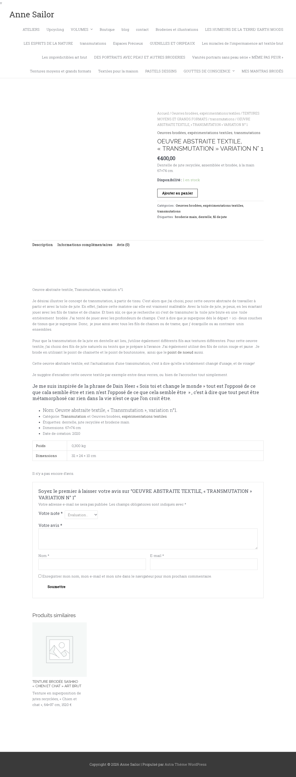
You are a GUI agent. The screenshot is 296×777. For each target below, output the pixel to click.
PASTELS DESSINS (161, 71)
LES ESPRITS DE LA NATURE (48, 43)
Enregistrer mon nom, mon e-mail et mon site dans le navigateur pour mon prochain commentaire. (127, 576)
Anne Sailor (31, 14)
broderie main (186, 217)
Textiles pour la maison (118, 71)
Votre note (50, 513)
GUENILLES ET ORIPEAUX (172, 43)
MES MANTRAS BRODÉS (262, 71)
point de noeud (180, 352)
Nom (43, 555)
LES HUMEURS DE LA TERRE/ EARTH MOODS (244, 29)
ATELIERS (31, 29)
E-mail (157, 555)
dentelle (205, 217)
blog (125, 29)
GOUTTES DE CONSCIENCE (207, 71)
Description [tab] (42, 244)
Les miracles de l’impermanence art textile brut (242, 43)
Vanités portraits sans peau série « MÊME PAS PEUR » (237, 57)
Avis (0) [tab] (123, 244)
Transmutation (73, 416)
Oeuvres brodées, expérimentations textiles (206, 113)
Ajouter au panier (177, 193)
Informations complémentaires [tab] (84, 244)
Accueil (163, 113)
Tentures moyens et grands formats (60, 71)
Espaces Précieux (128, 43)
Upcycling (55, 29)
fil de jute (220, 217)
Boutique (107, 29)
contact (142, 29)
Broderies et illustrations (177, 29)
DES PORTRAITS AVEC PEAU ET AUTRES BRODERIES (139, 57)
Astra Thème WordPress (186, 764)
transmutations (93, 43)
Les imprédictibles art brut (64, 57)
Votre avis (50, 525)
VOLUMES (79, 29)
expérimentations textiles (144, 416)
